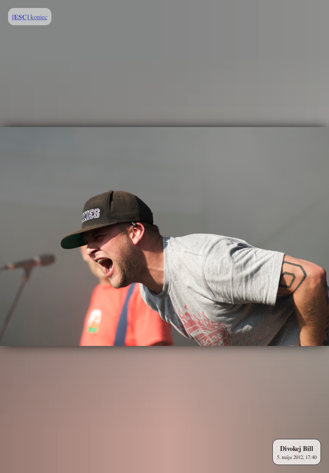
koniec (29, 16)
